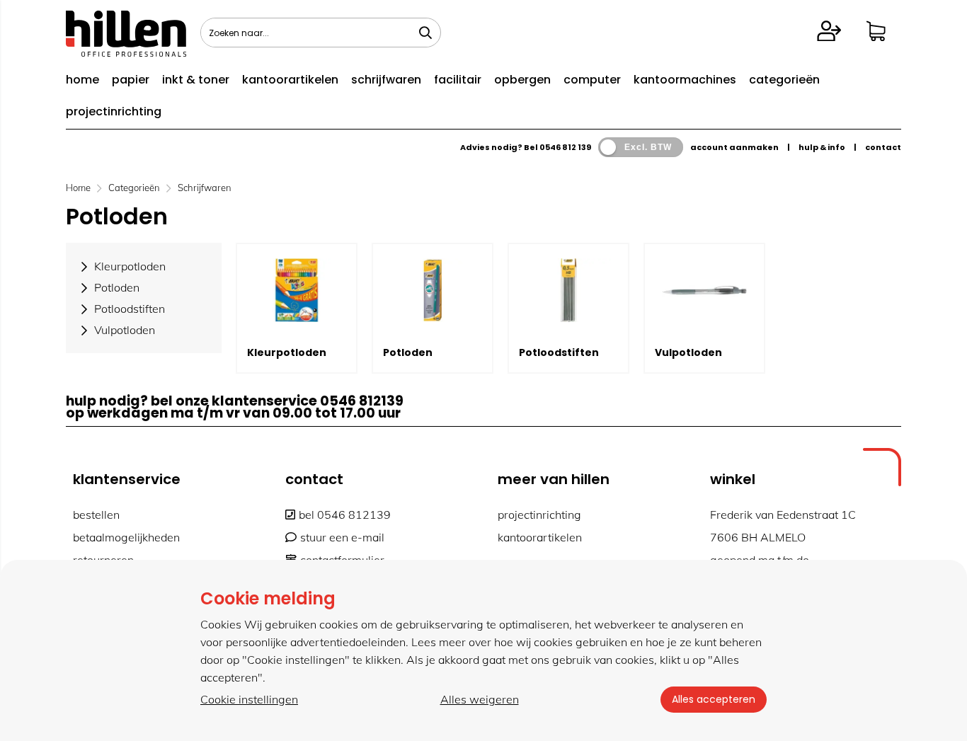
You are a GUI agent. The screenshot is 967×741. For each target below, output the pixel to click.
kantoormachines (685, 79)
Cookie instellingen (249, 699)
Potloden (408, 352)
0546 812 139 (565, 147)
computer (592, 79)
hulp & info (822, 147)
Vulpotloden (688, 352)
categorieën (784, 79)
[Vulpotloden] (704, 290)
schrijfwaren (386, 79)
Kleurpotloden (286, 352)
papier (130, 79)
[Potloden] (432, 290)
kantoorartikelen (290, 79)
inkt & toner (195, 79)
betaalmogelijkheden (126, 537)
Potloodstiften (559, 352)
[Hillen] (126, 52)
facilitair (457, 79)
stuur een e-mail (342, 537)
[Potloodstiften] (568, 290)
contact (883, 147)
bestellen (96, 514)
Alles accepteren (713, 699)
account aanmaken (734, 147)
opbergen (522, 79)
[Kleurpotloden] (296, 290)
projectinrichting (113, 111)
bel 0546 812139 (345, 514)
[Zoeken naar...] (425, 32)
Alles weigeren (479, 699)
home (82, 79)
